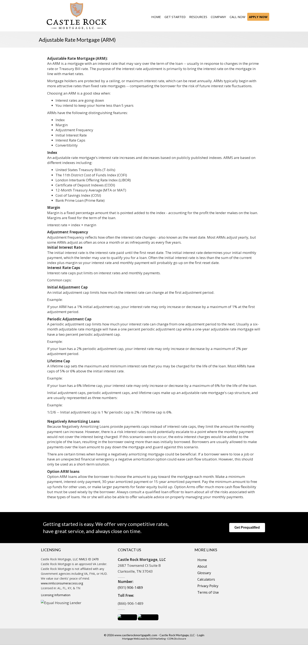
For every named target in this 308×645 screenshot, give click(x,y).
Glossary (204, 573)
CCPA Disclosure (176, 638)
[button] (247, 527)
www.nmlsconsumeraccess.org (62, 583)
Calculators (206, 579)
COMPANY (218, 17)
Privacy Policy (207, 586)
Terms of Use (208, 592)
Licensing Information (55, 595)
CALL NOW (237, 17)
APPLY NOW (258, 17)
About (202, 566)
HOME (156, 17)
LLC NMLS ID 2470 (86, 559)
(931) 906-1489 (130, 587)
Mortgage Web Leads (134, 638)
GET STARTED (175, 17)
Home (202, 560)
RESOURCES (198, 17)
